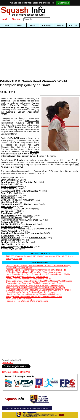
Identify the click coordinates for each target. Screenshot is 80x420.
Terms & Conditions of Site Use (16, 372)
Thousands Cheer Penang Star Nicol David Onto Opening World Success (39, 281)
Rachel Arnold (8, 191)
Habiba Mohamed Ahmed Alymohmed (19, 220)
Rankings (46, 25)
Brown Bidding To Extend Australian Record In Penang (30, 292)
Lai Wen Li (28, 215)
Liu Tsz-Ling (7, 211)
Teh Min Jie (6, 224)
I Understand (63, 3)
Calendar (60, 25)
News (20, 25)
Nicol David (32, 120)
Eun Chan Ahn (25, 154)
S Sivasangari (40, 229)
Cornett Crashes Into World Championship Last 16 (28, 279)
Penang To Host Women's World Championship (27, 301)
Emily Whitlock (17, 138)
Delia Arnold (7, 222)
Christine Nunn (8, 204)
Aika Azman (7, 246)
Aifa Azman (28, 200)
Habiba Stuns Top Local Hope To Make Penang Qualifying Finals (35, 285)
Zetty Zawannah (28, 224)
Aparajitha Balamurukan (13, 233)
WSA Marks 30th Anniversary (19, 299)
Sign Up (16, 19)
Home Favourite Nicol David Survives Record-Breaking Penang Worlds (38, 274)
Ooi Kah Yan (17, 167)
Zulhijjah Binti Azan (10, 237)
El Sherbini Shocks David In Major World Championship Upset (33, 272)
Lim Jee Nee (27, 209)
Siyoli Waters (7, 197)
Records (73, 25)
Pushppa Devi (8, 215)
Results (33, 25)
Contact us (7, 362)
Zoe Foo (5, 242)
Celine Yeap (6, 209)
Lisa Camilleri (7, 244)
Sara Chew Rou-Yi (32, 191)
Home (6, 25)
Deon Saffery (7, 193)
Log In (5, 19)
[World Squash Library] (27, 410)
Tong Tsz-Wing (8, 195)
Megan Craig (7, 184)
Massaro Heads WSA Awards (19, 267)
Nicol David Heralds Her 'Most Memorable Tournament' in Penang (35, 287)
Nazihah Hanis (31, 204)
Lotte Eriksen (7, 200)
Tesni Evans (7, 206)
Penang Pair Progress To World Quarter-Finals (27, 276)
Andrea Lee (38, 233)
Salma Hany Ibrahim (10, 226)
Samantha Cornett (10, 240)
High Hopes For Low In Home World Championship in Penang (33, 294)
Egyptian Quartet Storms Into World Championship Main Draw (33, 283)
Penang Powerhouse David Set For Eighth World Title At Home (34, 296)
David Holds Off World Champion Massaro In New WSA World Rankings (38, 265)
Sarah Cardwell (8, 186)
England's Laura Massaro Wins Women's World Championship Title (36, 270)
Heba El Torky (7, 189)
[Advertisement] (25, 54)
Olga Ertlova (7, 213)
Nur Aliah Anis (31, 182)
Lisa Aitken (6, 202)
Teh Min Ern (23, 242)
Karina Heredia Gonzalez (13, 229)
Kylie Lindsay (7, 235)
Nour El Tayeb (16, 160)
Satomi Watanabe (37, 237)
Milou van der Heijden (11, 217)
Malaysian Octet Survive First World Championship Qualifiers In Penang (38, 290)
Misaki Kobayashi (9, 231)
